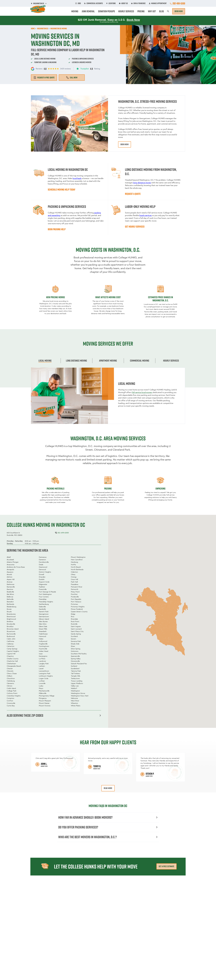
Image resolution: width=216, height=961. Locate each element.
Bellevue (10, 597)
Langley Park (44, 663)
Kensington (43, 656)
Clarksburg (11, 681)
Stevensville (75, 661)
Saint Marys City (77, 631)
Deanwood (43, 567)
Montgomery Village (46, 696)
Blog (161, 11)
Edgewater (43, 584)
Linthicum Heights (46, 676)
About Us (124, 3)
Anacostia (10, 564)
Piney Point (75, 592)
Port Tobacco (76, 602)
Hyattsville (43, 649)
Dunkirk (41, 579)
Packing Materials (55, 488)
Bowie (9, 609)
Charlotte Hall (12, 661)
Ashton (9, 577)
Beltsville (10, 599)
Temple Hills (75, 676)
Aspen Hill (10, 579)
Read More (108, 788)
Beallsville (10, 592)
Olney (73, 574)
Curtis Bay (11, 706)
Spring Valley (76, 659)
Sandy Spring (76, 634)
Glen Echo (42, 624)
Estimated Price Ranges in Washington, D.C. (160, 298)
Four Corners (44, 597)
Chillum (9, 676)
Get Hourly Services (134, 226)
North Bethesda (77, 569)
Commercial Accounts (95, 3)
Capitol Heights (13, 651)
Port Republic (76, 599)
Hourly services (171, 360)
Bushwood (11, 636)
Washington (75, 691)
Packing (108, 488)
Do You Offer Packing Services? (78, 827)
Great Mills (43, 629)
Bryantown (11, 631)
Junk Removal (88, 11)
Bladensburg (11, 607)
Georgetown (43, 614)
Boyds (9, 611)
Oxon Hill (74, 579)
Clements (10, 683)
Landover (42, 661)
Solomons (74, 651)
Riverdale (74, 619)
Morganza (42, 698)
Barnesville (11, 587)
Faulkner (42, 587)
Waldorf (74, 688)
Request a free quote (46, 77)
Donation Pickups (106, 11)
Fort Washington (45, 594)
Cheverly (10, 671)
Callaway (10, 644)
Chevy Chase (12, 673)
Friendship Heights (46, 602)
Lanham (42, 666)
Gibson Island (44, 619)
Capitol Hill (11, 654)
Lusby (41, 686)
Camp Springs (12, 649)
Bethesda (10, 604)
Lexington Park (44, 673)
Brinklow (10, 621)
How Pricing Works (55, 297)
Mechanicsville (44, 691)
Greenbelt (42, 631)
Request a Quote (133, 193)
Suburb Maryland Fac (79, 663)
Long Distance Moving (76, 360)
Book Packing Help (56, 229)
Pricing (141, 11)
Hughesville (43, 644)
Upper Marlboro (77, 683)
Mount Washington (78, 557)
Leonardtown (44, 671)
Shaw (73, 646)
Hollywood (43, 641)
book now (124, 144)
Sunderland (75, 668)
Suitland (74, 666)
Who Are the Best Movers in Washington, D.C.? (87, 836)
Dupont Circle (44, 582)
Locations (112, 3)
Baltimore (10, 584)
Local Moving (45, 360)
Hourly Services (126, 11)
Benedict (10, 602)
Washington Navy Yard (79, 696)
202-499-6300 (179, 3)
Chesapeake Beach (14, 666)
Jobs (79, 3)
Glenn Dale (43, 626)
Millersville (42, 693)
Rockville (74, 624)
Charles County (12, 659)
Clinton (9, 686)
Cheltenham (11, 663)
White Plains (75, 706)
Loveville (42, 683)
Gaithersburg (44, 604)
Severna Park (76, 641)
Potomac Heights (77, 607)
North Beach (76, 567)
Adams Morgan (12, 562)
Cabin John (11, 639)
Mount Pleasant (45, 701)
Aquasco (10, 572)
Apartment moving (108, 360)
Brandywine (11, 614)
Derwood (42, 569)
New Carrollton (77, 559)
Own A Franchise (139, 3)
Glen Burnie (43, 621)
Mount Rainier (44, 703)
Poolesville (75, 597)
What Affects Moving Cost (108, 297)
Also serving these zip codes (25, 715)
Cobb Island (11, 688)
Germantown (44, 616)
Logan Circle (43, 678)
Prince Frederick (77, 609)
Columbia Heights (13, 696)
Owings (73, 577)
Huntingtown (44, 646)
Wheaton (74, 703)
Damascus (42, 557)
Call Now (73, 77)
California (10, 641)
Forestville (43, 589)
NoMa (73, 564)
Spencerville (75, 656)
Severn (73, 639)
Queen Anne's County (79, 611)
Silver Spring (75, 649)
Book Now (179, 11)
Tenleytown (75, 678)
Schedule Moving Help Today (61, 189)
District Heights (45, 572)
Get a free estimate (166, 866)
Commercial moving (139, 360)
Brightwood (11, 619)
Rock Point (75, 621)
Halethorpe (43, 634)
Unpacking (160, 488)
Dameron (42, 559)
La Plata (42, 659)
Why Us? (152, 11)
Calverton (10, 646)
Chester (10, 668)
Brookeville (11, 624)
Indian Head (43, 651)
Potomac (74, 604)
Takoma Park (76, 671)
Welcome (74, 698)
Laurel (41, 668)
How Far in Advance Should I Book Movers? (85, 817)
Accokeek (10, 559)
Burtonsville (11, 634)
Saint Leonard (76, 629)
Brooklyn (10, 626)
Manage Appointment (159, 3)
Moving (74, 11)
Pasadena (74, 584)
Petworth (74, 589)
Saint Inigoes (76, 626)
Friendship (42, 599)
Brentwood (11, 616)
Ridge (73, 614)
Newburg (74, 562)
